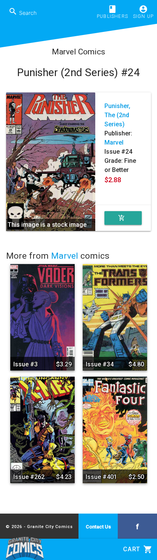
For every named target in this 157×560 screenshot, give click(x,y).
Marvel (113, 142)
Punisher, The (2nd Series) (117, 115)
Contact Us (98, 527)
